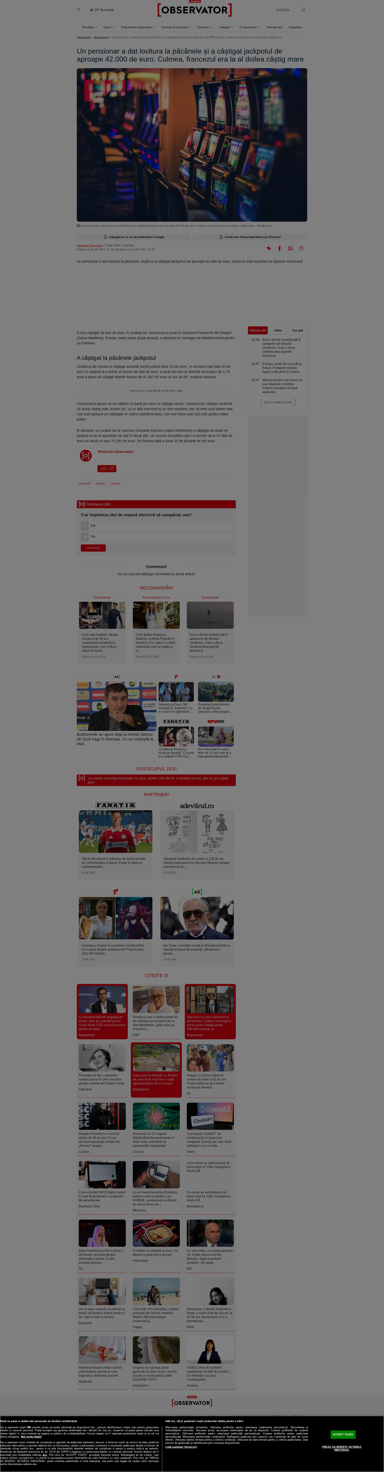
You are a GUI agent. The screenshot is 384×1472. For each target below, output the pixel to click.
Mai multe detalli (31, 1436)
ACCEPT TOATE (343, 1434)
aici (45, 1454)
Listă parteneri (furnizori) (181, 1446)
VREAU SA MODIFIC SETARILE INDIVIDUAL (341, 1448)
